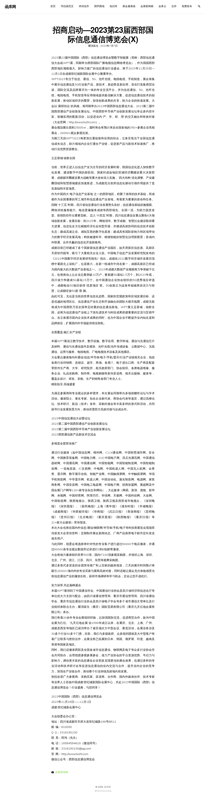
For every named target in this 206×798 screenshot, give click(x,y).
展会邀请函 (128, 6)
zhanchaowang (103, 790)
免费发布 (187, 6)
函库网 (107, 786)
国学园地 (99, 6)
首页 (53, 6)
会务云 (162, 6)
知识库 (113, 6)
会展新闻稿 (146, 6)
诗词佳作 (84, 6)
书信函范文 (67, 6)
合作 (174, 6)
